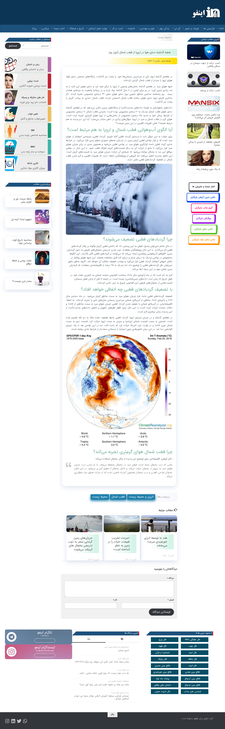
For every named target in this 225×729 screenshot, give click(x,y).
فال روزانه (162, 659)
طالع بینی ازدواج (192, 678)
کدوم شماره (123, 650)
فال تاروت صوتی (162, 691)
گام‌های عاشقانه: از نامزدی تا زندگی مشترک (204, 143)
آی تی (177, 28)
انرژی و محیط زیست (141, 497)
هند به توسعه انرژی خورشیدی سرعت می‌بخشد (155, 542)
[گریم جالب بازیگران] (203, 211)
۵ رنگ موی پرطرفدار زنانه (208, 169)
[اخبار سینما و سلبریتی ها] (204, 190)
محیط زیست (164, 37)
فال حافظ (192, 659)
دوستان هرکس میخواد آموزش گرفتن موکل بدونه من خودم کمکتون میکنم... (101, 697)
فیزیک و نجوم (192, 28)
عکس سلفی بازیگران (203, 229)
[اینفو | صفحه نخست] (205, 12)
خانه (221, 28)
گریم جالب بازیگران (203, 208)
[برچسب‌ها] (122, 639)
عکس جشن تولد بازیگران (203, 239)
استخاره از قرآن (162, 652)
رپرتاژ (34, 28)
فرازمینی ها (209, 28)
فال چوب (192, 646)
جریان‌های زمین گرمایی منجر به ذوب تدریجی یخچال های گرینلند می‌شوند (80, 543)
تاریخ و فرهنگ (76, 28)
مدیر (163, 60)
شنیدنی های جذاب (192, 691)
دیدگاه (170, 578)
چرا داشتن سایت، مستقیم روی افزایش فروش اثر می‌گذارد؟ (206, 116)
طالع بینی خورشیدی (162, 672)
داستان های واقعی (162, 685)
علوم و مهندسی (147, 28)
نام (115, 599)
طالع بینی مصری (162, 665)
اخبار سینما (59, 28)
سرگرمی (45, 28)
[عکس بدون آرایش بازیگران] (203, 201)
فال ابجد (193, 652)
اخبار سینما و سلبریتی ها (203, 186)
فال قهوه (162, 646)
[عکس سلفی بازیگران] (204, 232)
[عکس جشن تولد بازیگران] (203, 243)
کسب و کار (117, 28)
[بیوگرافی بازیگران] (203, 222)
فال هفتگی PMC (192, 639)
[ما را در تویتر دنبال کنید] (19, 721)
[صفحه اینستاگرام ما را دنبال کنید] (7, 721)
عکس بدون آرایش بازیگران (202, 197)
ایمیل (171, 599)
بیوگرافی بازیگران (203, 218)
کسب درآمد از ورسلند (210, 90)
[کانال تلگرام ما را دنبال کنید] (25, 721)
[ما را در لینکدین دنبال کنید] (13, 721)
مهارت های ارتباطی (97, 28)
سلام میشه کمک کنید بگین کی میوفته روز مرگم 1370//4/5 (102, 662)
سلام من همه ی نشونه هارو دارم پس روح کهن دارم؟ (104, 684)
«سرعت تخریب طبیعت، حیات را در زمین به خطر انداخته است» (119, 543)
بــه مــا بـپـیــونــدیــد (45, 640)
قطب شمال (118, 497)
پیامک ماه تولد (162, 678)
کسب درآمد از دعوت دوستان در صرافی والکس (205, 64)
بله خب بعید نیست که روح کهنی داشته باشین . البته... (103, 673)
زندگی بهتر (164, 28)
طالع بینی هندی (192, 672)
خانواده (131, 28)
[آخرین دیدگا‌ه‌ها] (89, 639)
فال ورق (162, 639)
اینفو (196, 718)
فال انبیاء (192, 665)
